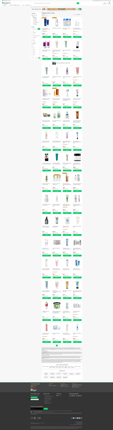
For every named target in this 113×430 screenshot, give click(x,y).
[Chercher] (78, 3)
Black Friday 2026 (47, 403)
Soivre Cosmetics (61, 366)
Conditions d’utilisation (79, 422)
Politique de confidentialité (78, 421)
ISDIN (56, 367)
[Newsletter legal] (31, 411)
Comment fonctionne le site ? (49, 396)
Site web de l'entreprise (48, 402)
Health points (46, 401)
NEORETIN (59, 367)
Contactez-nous (34, 397)
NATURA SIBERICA (51, 366)
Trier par (74, 14)
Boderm (80, 366)
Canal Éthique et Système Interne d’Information (76, 424)
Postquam (47, 366)
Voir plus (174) (33, 43)
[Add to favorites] (51, 18)
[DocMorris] (6, 3)
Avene (62, 367)
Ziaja (69, 366)
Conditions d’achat (79, 423)
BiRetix (50, 367)
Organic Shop (57, 366)
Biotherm (66, 366)
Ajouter (46, 58)
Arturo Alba (53, 367)
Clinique (43, 366)
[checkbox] (35, 31)
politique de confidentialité (38, 411)
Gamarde (76, 366)
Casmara (69, 367)
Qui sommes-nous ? (47, 395)
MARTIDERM (65, 367)
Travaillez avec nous (47, 397)
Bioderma (73, 367)
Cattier (71, 366)
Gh (73, 366)
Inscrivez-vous (45, 409)
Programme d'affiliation (48, 398)
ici (36, 414)
